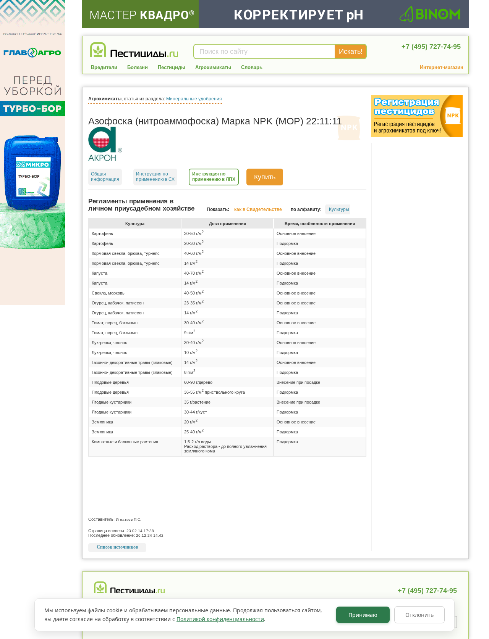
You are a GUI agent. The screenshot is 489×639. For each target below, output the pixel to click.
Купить (264, 177)
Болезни (137, 67)
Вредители (104, 67)
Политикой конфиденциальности (220, 619)
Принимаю (362, 614)
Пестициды (171, 67)
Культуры (339, 209)
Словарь (251, 67)
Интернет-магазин (441, 67)
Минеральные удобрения (194, 98)
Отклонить (419, 614)
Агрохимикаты (213, 67)
